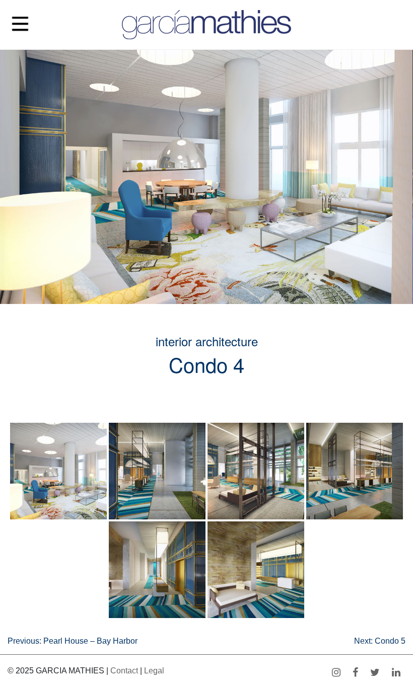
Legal (154, 670)
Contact (124, 670)
